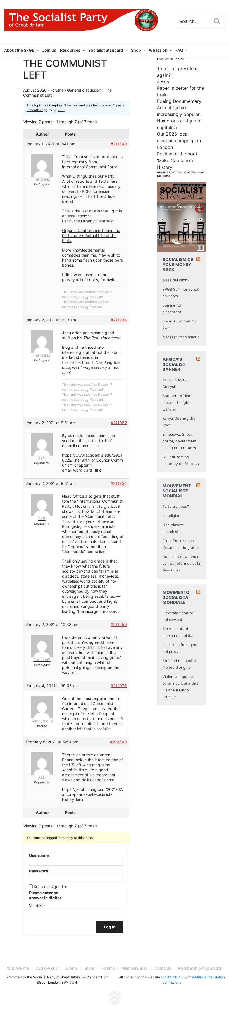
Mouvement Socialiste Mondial (177, 491)
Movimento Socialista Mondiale (176, 597)
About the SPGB (19, 50)
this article (71, 362)
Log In (110, 926)
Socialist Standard (105, 50)
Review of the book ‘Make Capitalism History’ (177, 160)
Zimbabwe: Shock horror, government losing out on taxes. (180, 441)
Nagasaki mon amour (181, 337)
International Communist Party (89, 166)
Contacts (163, 968)
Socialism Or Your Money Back (178, 264)
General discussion (84, 90)
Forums (56, 90)
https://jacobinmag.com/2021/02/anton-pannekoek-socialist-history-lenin (92, 794)
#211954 (119, 483)
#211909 (119, 143)
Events (71, 968)
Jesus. (163, 81)
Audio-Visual (47, 968)
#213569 (118, 741)
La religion (171, 515)
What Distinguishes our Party (88, 176)
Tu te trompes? (176, 506)
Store (89, 968)
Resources (70, 50)
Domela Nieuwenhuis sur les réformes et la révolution (181, 563)
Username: (39, 855)
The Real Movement (101, 337)
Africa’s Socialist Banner (174, 364)
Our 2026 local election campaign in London (179, 140)
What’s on (158, 50)
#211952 (119, 422)
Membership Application (200, 968)
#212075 (119, 685)
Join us (49, 50)
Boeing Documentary (179, 101)
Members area (134, 968)
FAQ (179, 50)
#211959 (119, 624)
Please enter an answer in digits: (45, 895)
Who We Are (18, 968)
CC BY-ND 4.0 (172, 977)
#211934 (119, 319)
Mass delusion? (176, 280)
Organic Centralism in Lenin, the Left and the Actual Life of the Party (91, 235)
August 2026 (35, 90)
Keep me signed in (50, 886)
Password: (39, 871)
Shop (136, 50)
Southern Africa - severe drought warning (178, 402)
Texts (103, 181)
